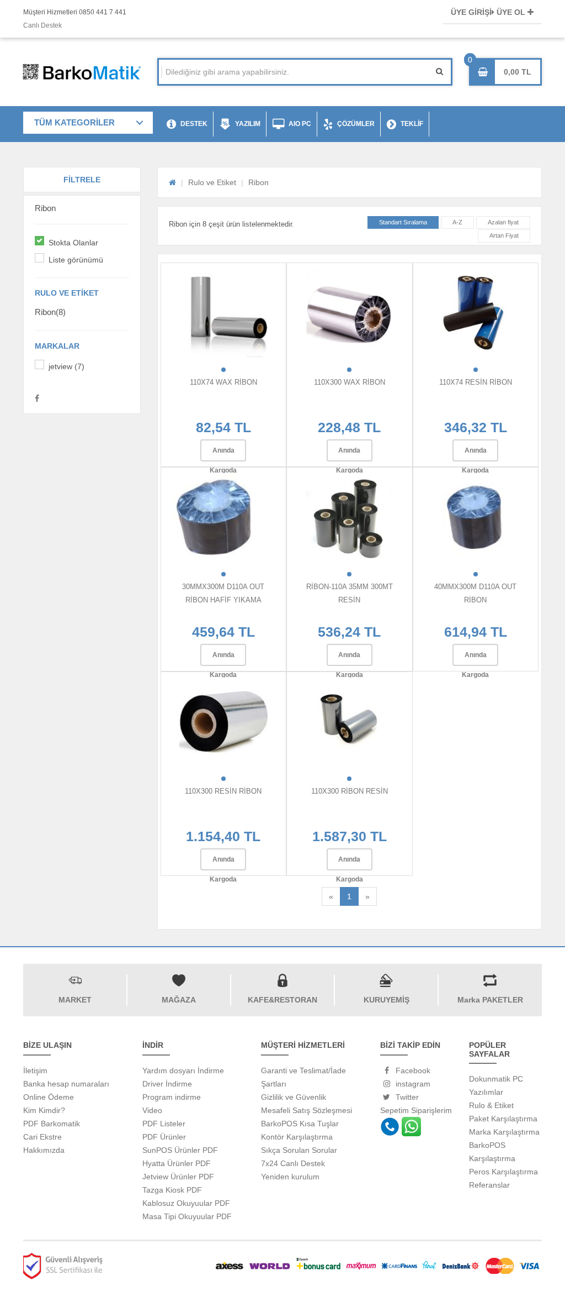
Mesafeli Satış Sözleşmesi (306, 1110)
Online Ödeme (48, 1097)
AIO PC (300, 124)
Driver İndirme (167, 1083)
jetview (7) (66, 366)
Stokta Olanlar (73, 242)
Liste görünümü (76, 259)
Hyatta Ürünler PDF (176, 1163)
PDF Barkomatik (51, 1123)
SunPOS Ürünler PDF (180, 1150)
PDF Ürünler (164, 1136)
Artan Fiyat (504, 235)
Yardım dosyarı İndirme (183, 1070)
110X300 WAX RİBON (349, 382)
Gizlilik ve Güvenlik (293, 1097)
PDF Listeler (163, 1123)
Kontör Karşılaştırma (297, 1136)
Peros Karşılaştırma (503, 1171)
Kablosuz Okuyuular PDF (186, 1203)
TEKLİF (412, 124)
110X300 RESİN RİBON (223, 791)
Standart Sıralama (403, 222)
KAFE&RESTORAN (282, 999)
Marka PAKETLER (490, 999)
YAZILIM (247, 124)
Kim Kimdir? (44, 1110)
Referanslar (489, 1184)
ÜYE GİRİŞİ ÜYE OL (489, 12)
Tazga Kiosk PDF (172, 1189)
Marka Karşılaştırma (504, 1131)
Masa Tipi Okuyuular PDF (187, 1216)
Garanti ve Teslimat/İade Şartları (303, 1077)
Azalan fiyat (503, 222)
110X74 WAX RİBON (223, 382)
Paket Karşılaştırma (503, 1118)
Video (152, 1110)
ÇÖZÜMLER (356, 124)
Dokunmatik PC (496, 1078)
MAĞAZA (179, 999)
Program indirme (171, 1097)
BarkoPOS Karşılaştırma (492, 1152)
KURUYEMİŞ (386, 999)
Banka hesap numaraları (66, 1083)
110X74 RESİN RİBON (475, 382)
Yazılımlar (486, 1092)
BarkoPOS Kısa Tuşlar (300, 1123)
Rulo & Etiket (491, 1105)
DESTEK (193, 124)
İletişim (35, 1070)
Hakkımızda (44, 1150)
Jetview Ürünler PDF (178, 1176)
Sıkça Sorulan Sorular (299, 1150)
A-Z (457, 222)
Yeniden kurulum (290, 1176)
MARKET (75, 999)
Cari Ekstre (42, 1136)
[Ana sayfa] (172, 182)
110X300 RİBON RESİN (349, 791)
